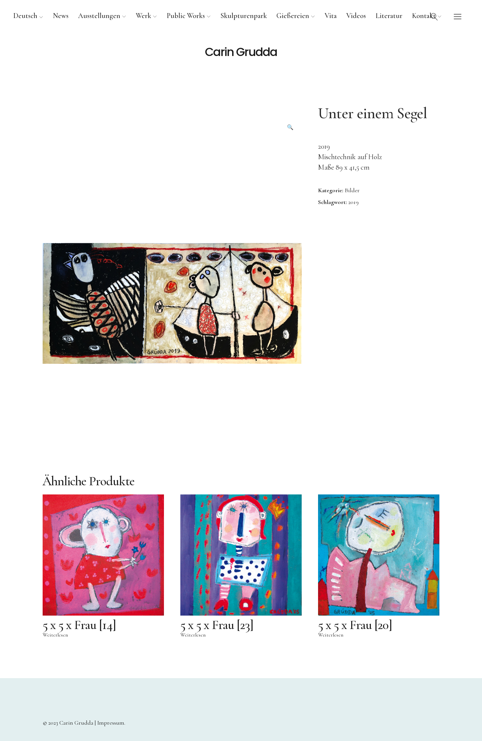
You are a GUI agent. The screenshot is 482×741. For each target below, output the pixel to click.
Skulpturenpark (243, 15)
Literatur (388, 15)
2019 (353, 202)
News (61, 15)
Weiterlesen (55, 635)
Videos (356, 15)
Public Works (186, 15)
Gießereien (292, 15)
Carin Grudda (241, 52)
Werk (143, 15)
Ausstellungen (99, 15)
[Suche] (434, 16)
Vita (331, 15)
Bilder (352, 190)
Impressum (110, 722)
